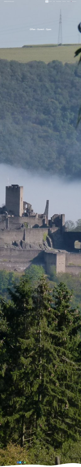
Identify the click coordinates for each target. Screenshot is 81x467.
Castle (9, 1)
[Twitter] (20, 462)
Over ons (64, 1)
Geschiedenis (58, 1)
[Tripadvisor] (25, 462)
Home (47, 1)
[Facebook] (18, 462)
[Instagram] (23, 462)
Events (68, 1)
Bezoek (50, 1)
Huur (54, 1)
